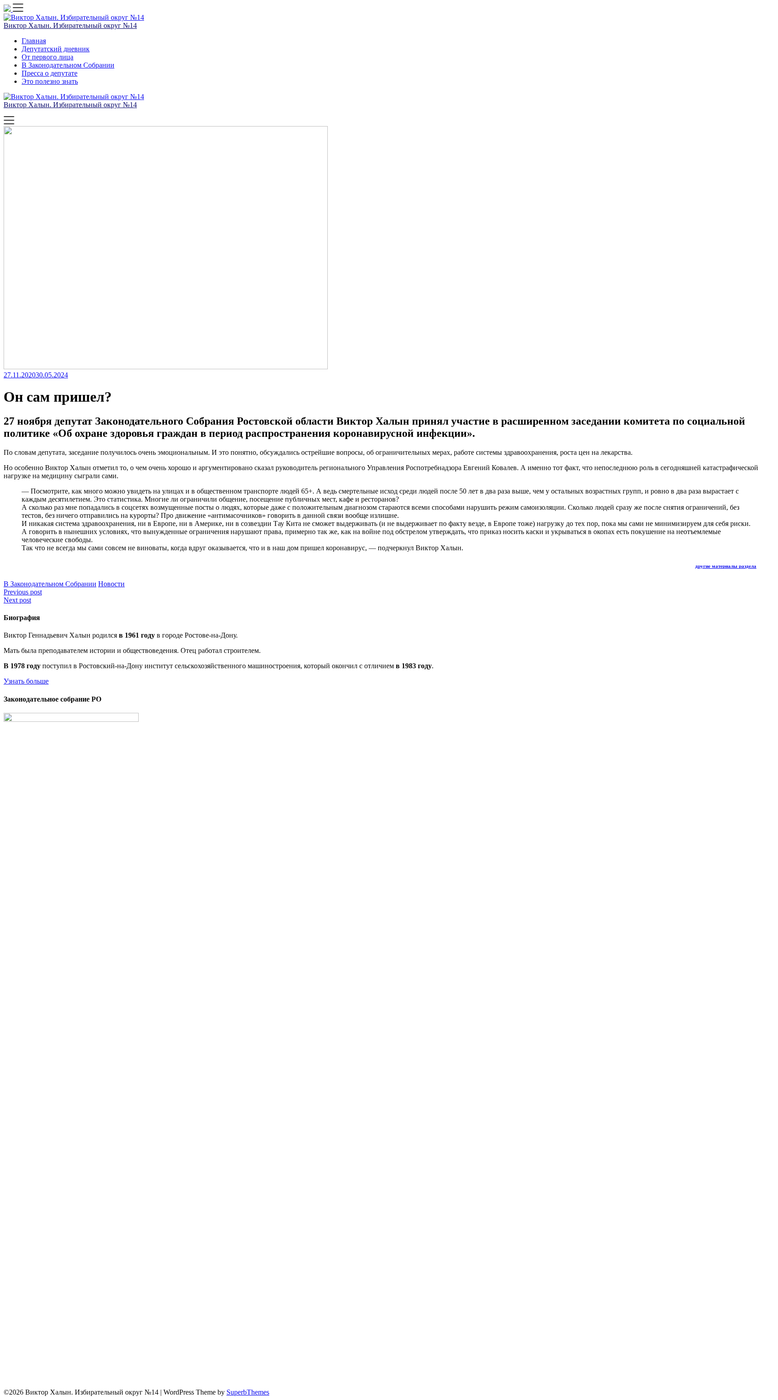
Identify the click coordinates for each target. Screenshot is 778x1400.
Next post (17, 600)
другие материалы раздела (725, 566)
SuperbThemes (247, 1392)
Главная (34, 41)
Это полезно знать (50, 81)
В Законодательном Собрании (68, 65)
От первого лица (47, 57)
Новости (111, 584)
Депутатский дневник (56, 49)
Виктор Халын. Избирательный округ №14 (70, 25)
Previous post (23, 592)
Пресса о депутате (49, 73)
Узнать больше (26, 681)
